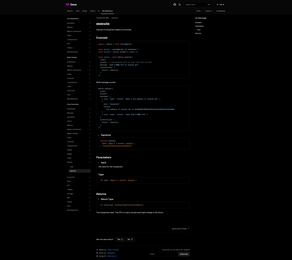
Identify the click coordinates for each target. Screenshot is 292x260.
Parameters (199, 26)
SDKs (198, 11)
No (129, 239)
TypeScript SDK (102, 18)
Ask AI (221, 4)
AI (98, 11)
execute (73, 171)
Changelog (220, 11)
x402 (78, 11)
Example (198, 22)
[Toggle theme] (180, 4)
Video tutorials (113, 250)
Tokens (92, 11)
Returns (198, 33)
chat (71, 167)
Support (208, 11)
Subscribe (184, 254)
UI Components (73, 18)
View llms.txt (112, 256)
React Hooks (72, 57)
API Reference (107, 11)
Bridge (84, 11)
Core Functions (73, 104)
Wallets (70, 11)
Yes (118, 239)
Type (198, 30)
